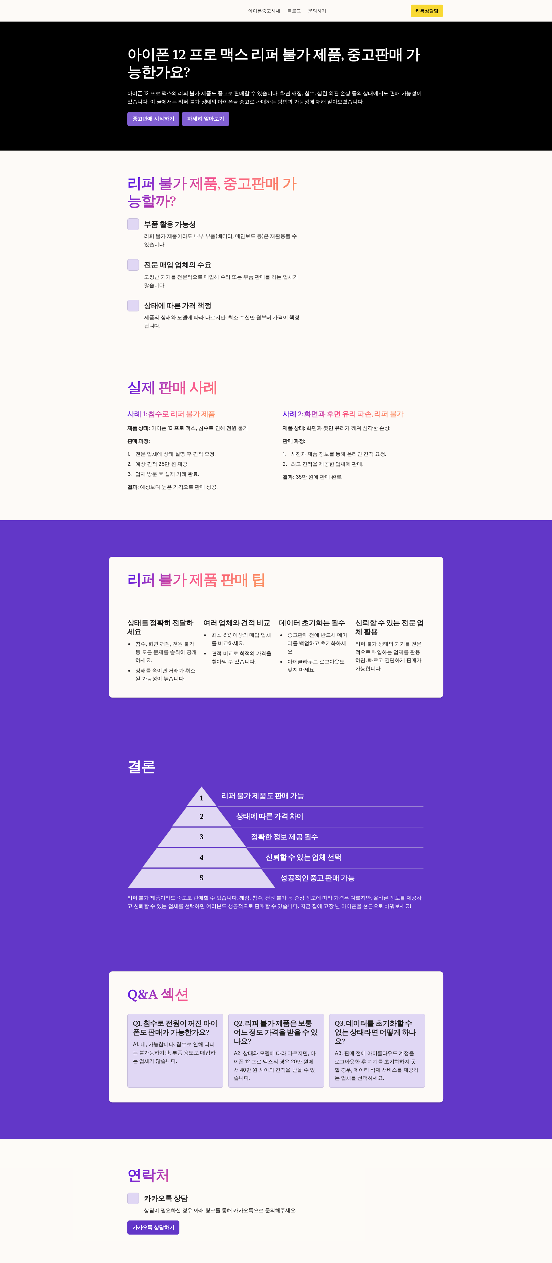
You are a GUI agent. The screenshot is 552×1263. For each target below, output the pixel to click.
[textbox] (276, 11)
